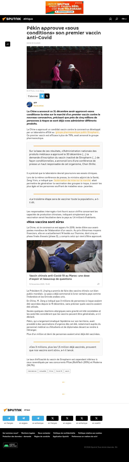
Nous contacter (44, 433)
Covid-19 (59, 371)
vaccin (67, 371)
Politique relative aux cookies (90, 433)
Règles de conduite (42, 436)
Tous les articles (38, 106)
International (32, 371)
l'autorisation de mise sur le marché (72, 180)
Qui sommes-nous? (10, 433)
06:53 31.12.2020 (33, 43)
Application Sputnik (61, 436)
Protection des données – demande (17, 436)
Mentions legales (28, 433)
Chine (51, 371)
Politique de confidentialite (64, 433)
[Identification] (110, 18)
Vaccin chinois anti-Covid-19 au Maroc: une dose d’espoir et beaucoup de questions (59, 277)
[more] (98, 283)
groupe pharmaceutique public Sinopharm (77, 132)
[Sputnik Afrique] (12, 21)
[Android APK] (10, 445)
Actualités (42, 371)
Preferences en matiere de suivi (84, 436)
